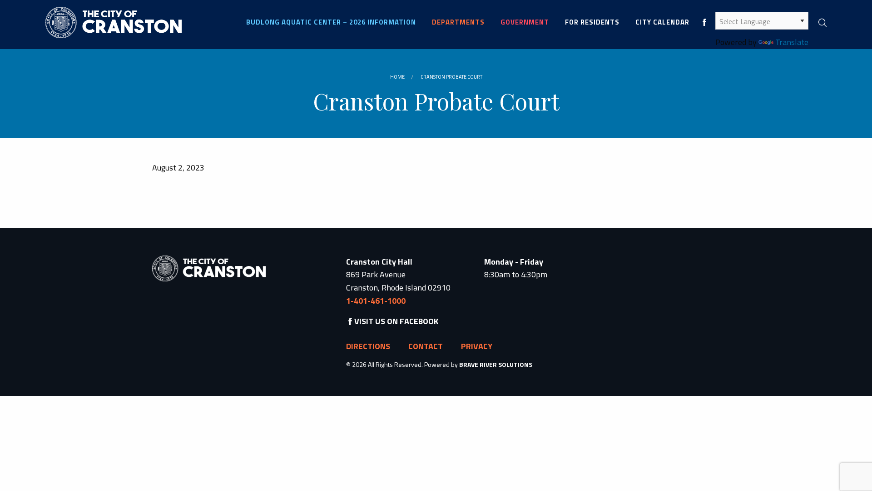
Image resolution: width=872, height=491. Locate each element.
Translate (791, 42)
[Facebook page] (704, 22)
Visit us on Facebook (396, 321)
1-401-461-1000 (376, 301)
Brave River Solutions (495, 364)
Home (397, 76)
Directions (368, 346)
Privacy (476, 346)
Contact (425, 346)
